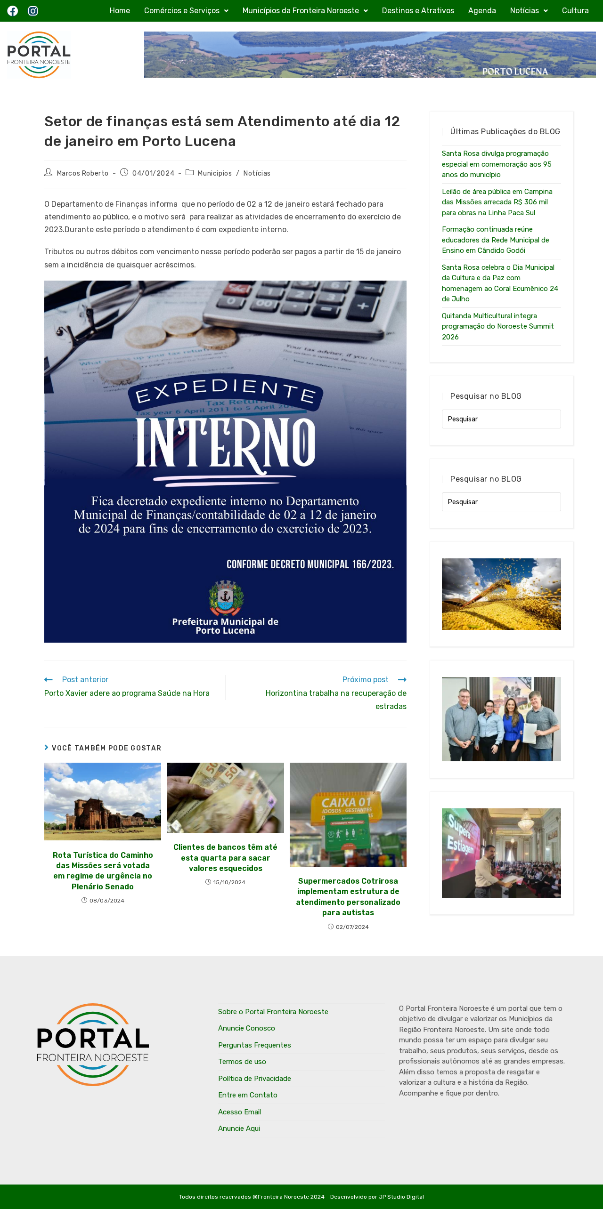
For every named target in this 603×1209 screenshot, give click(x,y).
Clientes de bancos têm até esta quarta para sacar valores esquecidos (225, 858)
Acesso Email (239, 1112)
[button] (186, 11)
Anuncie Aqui (239, 1128)
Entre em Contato (247, 1095)
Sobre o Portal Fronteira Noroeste (273, 1012)
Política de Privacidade (254, 1078)
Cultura (575, 10)
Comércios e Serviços (182, 10)
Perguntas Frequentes (254, 1045)
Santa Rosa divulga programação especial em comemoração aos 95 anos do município (497, 164)
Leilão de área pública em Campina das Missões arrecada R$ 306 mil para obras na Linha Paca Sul (497, 202)
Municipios (215, 173)
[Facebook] (12, 11)
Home (120, 10)
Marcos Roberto (83, 173)
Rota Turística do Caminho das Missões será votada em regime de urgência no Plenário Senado (103, 871)
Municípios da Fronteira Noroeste (301, 10)
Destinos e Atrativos (418, 10)
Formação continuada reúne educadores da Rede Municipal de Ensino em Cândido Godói (495, 240)
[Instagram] (32, 11)
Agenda (482, 10)
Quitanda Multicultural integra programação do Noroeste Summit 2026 (498, 326)
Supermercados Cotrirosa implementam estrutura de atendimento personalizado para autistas (348, 897)
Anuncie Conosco (246, 1028)
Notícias (524, 10)
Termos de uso (242, 1061)
